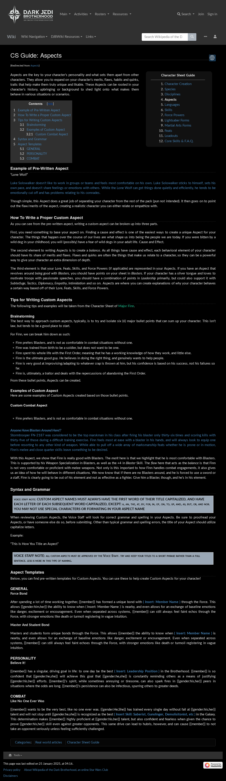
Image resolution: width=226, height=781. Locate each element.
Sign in (212, 14)
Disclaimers (10, 775)
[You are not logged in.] (216, 37)
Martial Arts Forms (178, 125)
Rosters (101, 14)
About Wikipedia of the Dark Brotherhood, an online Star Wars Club (66, 770)
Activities (81, 14)
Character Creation (178, 84)
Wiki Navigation (33, 36)
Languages (172, 104)
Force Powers (175, 115)
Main (64, 14)
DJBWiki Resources (65, 36)
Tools (17, 755)
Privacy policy (12, 770)
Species (170, 89)
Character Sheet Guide (83, 742)
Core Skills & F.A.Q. (179, 141)
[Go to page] (192, 37)
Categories (23, 742)
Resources (121, 14)
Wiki (11, 37)
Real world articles (48, 742)
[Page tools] (207, 37)
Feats (168, 130)
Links (90, 36)
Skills (168, 110)
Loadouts (171, 136)
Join (201, 14)
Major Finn (126, 306)
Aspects (34, 65)
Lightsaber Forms (177, 120)
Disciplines (173, 94)
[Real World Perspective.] (212, 57)
